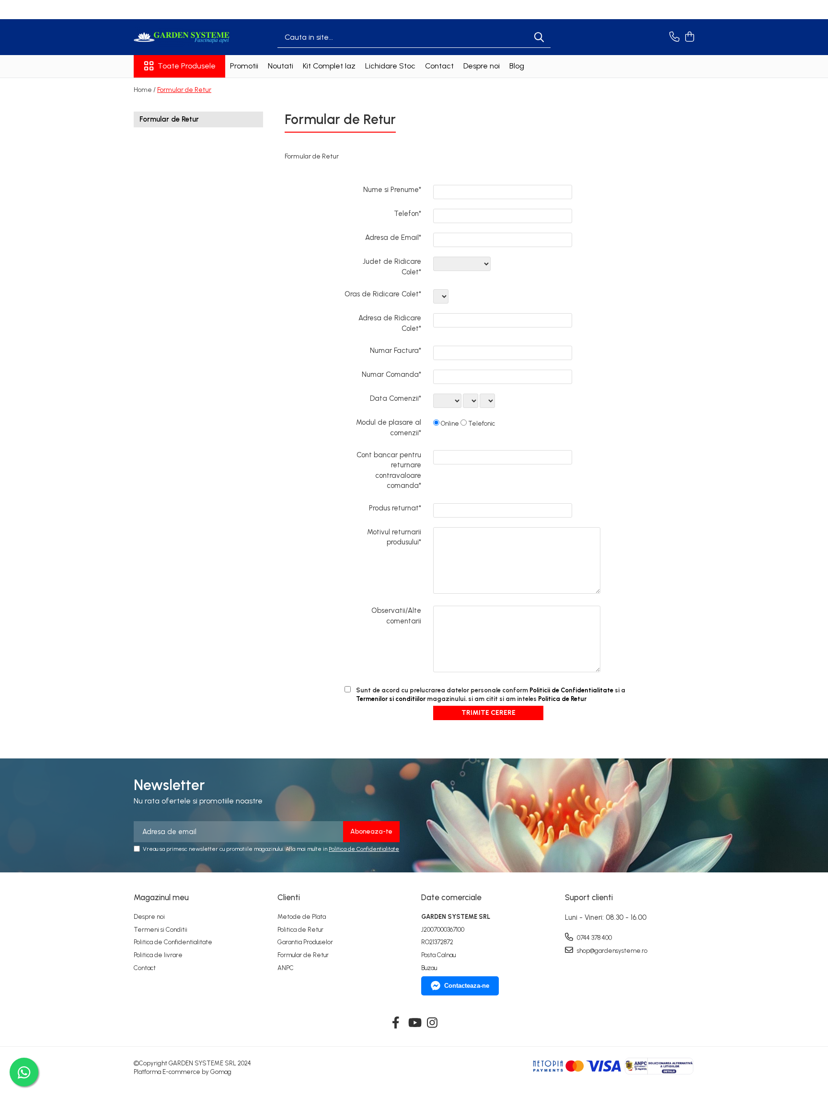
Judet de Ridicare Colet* (392, 266)
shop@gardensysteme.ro (611, 950)
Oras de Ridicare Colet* (383, 294)
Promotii (244, 65)
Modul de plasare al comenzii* (388, 427)
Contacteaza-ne (466, 985)
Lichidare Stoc (390, 65)
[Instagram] (432, 1023)
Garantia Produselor (305, 942)
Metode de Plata (301, 916)
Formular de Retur (184, 90)
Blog (516, 65)
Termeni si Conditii (160, 929)
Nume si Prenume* (392, 189)
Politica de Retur (562, 698)
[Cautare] (539, 37)
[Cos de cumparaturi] (689, 37)
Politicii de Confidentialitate (571, 690)
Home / (145, 90)
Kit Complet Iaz (329, 65)
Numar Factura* (395, 350)
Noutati (280, 65)
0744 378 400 (593, 937)
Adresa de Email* (393, 237)
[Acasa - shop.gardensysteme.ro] (182, 37)
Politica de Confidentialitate (364, 849)
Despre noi (481, 65)
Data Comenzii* (395, 398)
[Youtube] (414, 1023)
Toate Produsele (187, 65)
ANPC (285, 968)
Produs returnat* (395, 508)
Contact (439, 65)
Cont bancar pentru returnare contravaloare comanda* (388, 470)
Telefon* (407, 213)
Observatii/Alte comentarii (396, 615)
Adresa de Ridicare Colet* (389, 323)
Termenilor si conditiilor (391, 698)
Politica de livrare (158, 955)
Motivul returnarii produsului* (394, 537)
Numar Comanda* (391, 374)
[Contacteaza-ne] (674, 37)
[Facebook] (396, 1023)
